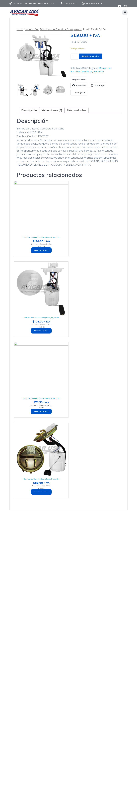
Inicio (20, 29)
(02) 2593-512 (71, 3)
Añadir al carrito (90, 56)
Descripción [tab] (29, 110)
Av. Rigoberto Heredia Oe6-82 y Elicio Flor (35, 3)
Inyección (31, 29)
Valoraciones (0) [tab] (52, 110)
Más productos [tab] (76, 110)
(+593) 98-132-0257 (94, 3)
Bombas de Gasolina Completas (60, 29)
